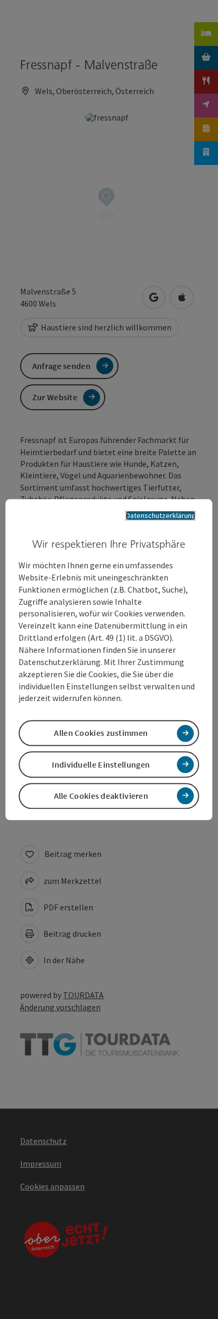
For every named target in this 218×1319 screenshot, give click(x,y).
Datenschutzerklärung (161, 515)
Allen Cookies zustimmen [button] (101, 733)
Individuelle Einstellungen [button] (101, 764)
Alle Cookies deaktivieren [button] (101, 795)
